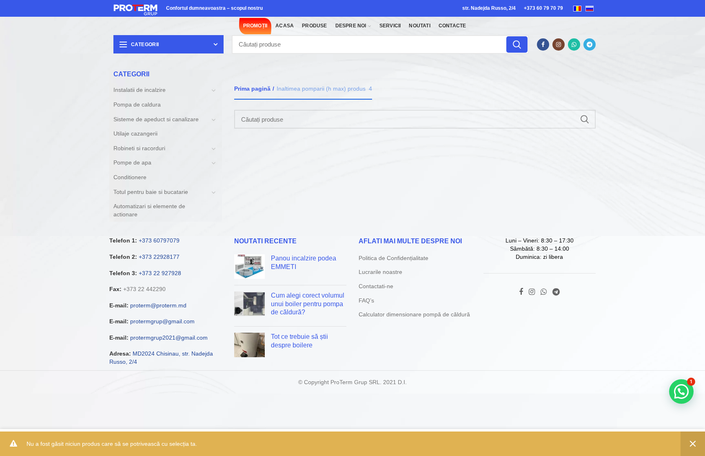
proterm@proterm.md (158, 305)
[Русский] (589, 8)
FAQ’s (366, 300)
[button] (681, 391)
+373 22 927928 (160, 273)
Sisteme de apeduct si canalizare (156, 119)
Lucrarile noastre (380, 272)
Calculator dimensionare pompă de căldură (414, 314)
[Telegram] (589, 44)
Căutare (517, 44)
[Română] (577, 8)
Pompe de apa (132, 162)
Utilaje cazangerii (135, 133)
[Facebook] (543, 44)
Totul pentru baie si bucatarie (150, 192)
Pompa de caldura (137, 104)
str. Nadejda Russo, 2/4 (489, 8)
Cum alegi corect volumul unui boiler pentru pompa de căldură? (307, 304)
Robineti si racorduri (139, 148)
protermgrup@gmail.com (162, 321)
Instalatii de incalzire (139, 90)
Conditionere (129, 177)
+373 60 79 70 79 (543, 8)
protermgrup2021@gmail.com (169, 337)
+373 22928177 (159, 257)
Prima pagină (252, 88)
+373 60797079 (159, 240)
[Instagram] (558, 44)
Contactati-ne (376, 286)
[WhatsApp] (574, 44)
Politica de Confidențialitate (393, 258)
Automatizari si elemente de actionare (149, 210)
